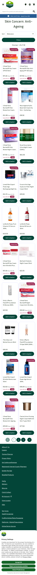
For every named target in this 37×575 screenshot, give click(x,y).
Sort (3, 34)
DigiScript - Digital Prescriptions (12, 522)
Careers (4, 450)
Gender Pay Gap (7, 471)
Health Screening (7, 514)
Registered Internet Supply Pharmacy (14, 466)
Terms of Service (7, 454)
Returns (4, 488)
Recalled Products (8, 475)
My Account (6, 496)
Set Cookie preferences (9, 462)
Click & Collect (6, 492)
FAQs (3, 505)
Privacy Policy (6, 458)
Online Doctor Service (9, 526)
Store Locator (6, 500)
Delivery (4, 484)
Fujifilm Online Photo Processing (12, 518)
